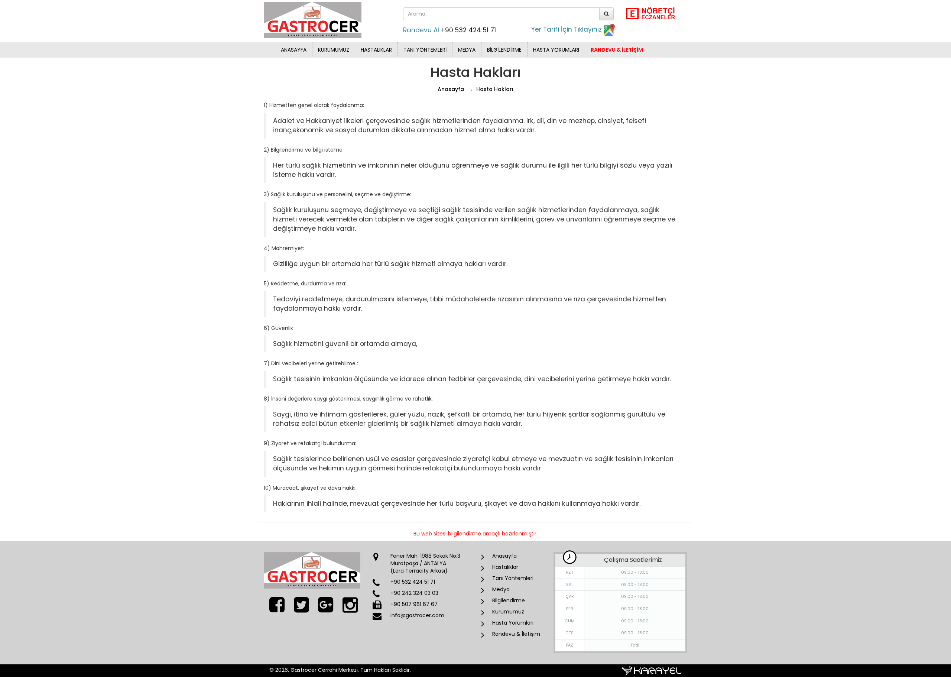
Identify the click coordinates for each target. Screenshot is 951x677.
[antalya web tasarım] (652, 670)
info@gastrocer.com (417, 615)
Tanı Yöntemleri (425, 50)
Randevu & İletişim (617, 50)
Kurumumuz (333, 50)
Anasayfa (293, 50)
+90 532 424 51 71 (468, 30)
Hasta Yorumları (556, 50)
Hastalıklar (376, 50)
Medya (467, 50)
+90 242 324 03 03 (414, 593)
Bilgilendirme (504, 50)
